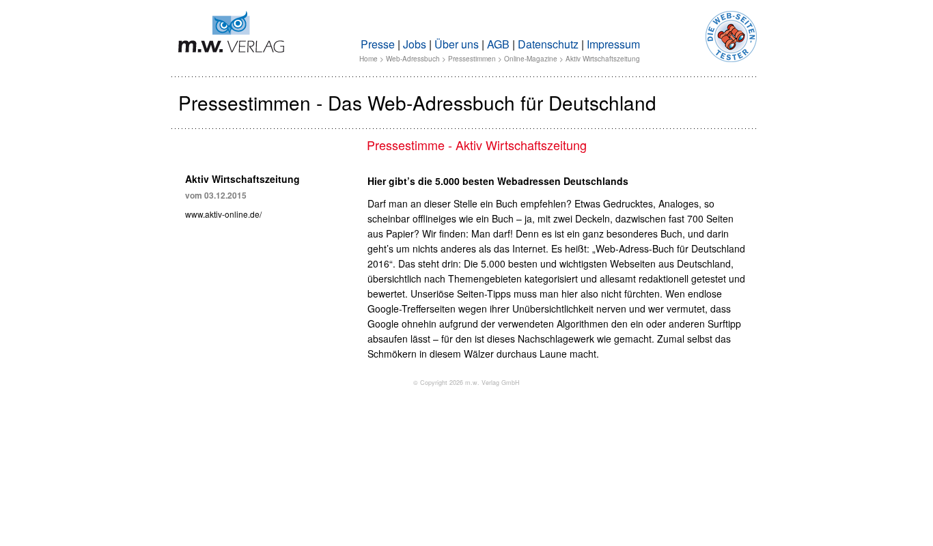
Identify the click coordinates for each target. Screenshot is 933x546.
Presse (378, 44)
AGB (498, 44)
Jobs (414, 44)
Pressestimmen (472, 58)
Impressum (613, 44)
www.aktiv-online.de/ (223, 214)
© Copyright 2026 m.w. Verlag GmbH (466, 382)
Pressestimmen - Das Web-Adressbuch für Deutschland (417, 102)
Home (368, 58)
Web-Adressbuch (413, 58)
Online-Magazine (530, 58)
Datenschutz (548, 44)
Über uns (456, 44)
